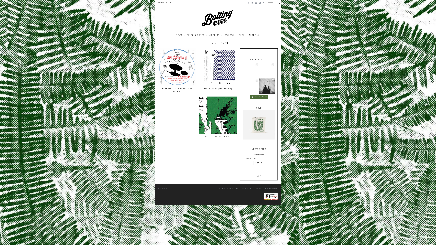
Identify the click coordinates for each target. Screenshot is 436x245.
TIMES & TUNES (196, 35)
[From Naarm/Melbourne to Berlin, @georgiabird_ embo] (251, 70)
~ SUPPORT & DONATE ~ (166, 3)
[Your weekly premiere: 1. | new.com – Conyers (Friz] (267, 70)
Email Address (259, 154)
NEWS (179, 35)
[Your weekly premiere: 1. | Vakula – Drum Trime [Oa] (251, 86)
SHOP (242, 35)
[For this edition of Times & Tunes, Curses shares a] (267, 86)
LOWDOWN (229, 35)
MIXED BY (214, 35)
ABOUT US (254, 35)
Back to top (162, 188)
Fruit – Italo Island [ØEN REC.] (218, 136)
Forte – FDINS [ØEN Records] (218, 88)
